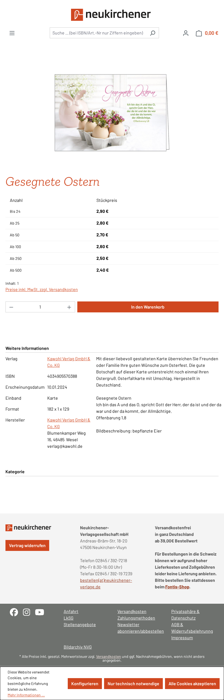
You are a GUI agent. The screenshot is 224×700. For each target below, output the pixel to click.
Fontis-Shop (177, 586)
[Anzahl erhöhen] (69, 306)
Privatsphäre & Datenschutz (185, 614)
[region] (112, 113)
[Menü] (12, 32)
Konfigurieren (84, 683)
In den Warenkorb (147, 306)
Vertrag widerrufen (27, 545)
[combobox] (98, 32)
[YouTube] (41, 611)
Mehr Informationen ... (26, 695)
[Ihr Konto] (185, 32)
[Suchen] (152, 32)
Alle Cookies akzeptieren (192, 683)
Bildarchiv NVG (78, 646)
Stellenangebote (80, 624)
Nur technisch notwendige (133, 683)
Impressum (182, 637)
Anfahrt (71, 611)
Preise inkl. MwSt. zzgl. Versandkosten (41, 289)
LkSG (68, 617)
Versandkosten (131, 611)
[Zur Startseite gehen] (112, 15)
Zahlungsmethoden (136, 617)
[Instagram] (29, 611)
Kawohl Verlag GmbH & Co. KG (68, 362)
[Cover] (112, 113)
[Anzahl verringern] (11, 306)
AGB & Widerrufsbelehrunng (192, 628)
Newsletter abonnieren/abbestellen (138, 628)
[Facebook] (16, 611)
